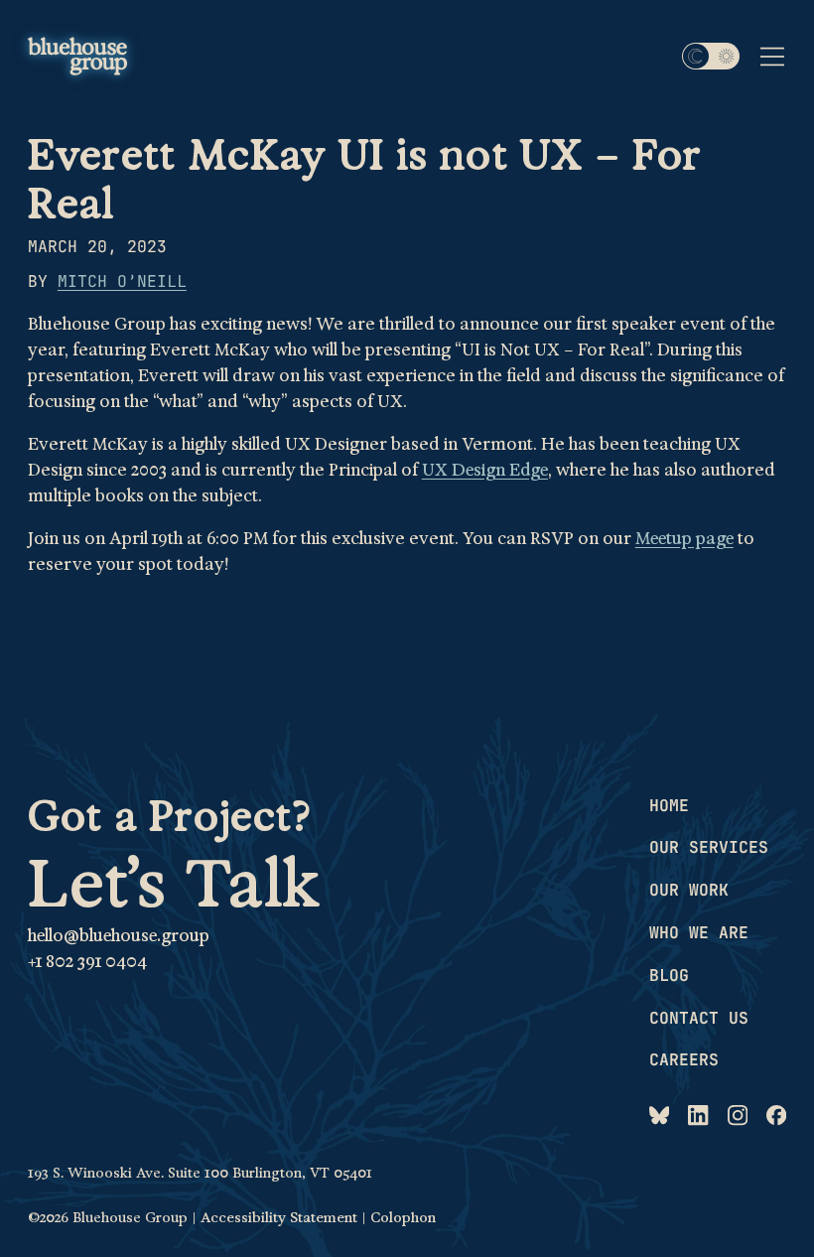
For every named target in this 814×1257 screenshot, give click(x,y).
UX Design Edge (485, 470)
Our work (689, 890)
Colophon (403, 1217)
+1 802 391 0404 (87, 961)
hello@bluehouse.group (118, 935)
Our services (708, 847)
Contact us (698, 1018)
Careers (684, 1059)
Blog (669, 975)
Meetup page (684, 538)
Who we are (698, 932)
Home (669, 805)
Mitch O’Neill (122, 281)
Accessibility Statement (279, 1217)
